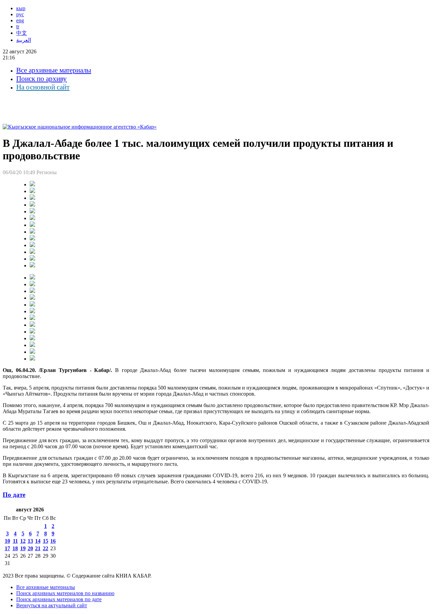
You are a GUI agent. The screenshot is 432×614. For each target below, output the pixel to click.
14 (37, 541)
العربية (23, 40)
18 (15, 548)
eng (20, 20)
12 (23, 541)
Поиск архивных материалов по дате (59, 599)
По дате (14, 494)
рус (20, 14)
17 (7, 548)
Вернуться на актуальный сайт (51, 605)
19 (23, 548)
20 (30, 548)
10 (7, 541)
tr (17, 26)
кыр (20, 8)
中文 (21, 33)
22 (45, 548)
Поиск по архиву (41, 79)
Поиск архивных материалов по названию (65, 593)
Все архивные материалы (53, 70)
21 (37, 548)
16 (53, 541)
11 (15, 541)
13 (30, 541)
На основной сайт (43, 87)
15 (45, 541)
